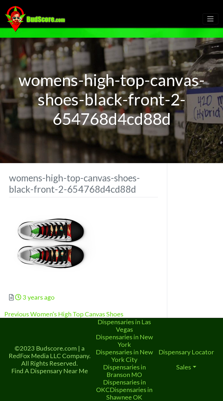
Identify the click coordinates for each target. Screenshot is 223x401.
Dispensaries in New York (124, 340)
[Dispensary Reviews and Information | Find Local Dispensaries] (36, 17)
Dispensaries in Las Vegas (124, 325)
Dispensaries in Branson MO (124, 370)
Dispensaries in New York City (124, 355)
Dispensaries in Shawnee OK (129, 393)
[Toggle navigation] (210, 18)
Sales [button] (183, 367)
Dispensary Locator (186, 352)
